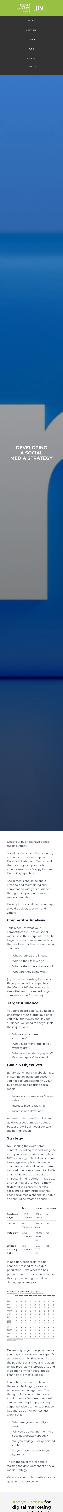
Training (32, 39)
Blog (31, 49)
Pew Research (32, 1270)
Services (31, 30)
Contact (31, 67)
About (31, 21)
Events (31, 58)
